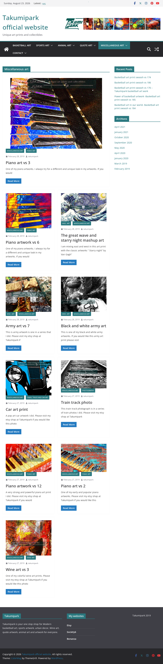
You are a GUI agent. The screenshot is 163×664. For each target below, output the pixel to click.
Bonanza (71, 638)
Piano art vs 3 (18, 162)
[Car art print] (28, 377)
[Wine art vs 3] (28, 537)
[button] (51, 45)
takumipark (33, 156)
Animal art (64, 45)
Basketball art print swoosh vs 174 (132, 77)
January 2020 (121, 158)
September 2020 (123, 142)
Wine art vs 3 (17, 569)
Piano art (31, 151)
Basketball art (22, 45)
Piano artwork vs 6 (22, 242)
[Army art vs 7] (28, 294)
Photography (88, 390)
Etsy (69, 625)
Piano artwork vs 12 (24, 485)
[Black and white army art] (84, 294)
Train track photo (76, 402)
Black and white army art (83, 325)
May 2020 (119, 147)
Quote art (86, 45)
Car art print (17, 409)
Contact (18, 52)
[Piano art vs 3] (56, 113)
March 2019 (120, 163)
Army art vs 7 (18, 325)
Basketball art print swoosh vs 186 (132, 82)
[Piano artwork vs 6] (28, 210)
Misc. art (66, 223)
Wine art (31, 557)
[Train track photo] (84, 374)
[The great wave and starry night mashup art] (84, 207)
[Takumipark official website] (6, 49)
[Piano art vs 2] (84, 458)
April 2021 (119, 126)
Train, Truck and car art (37, 397)
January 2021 (121, 132)
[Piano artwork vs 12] (28, 458)
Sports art (42, 45)
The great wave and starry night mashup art (82, 238)
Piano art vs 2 (73, 485)
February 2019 (122, 168)
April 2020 (119, 153)
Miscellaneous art (112, 45)
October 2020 (121, 137)
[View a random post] (156, 49)
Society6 (71, 632)
